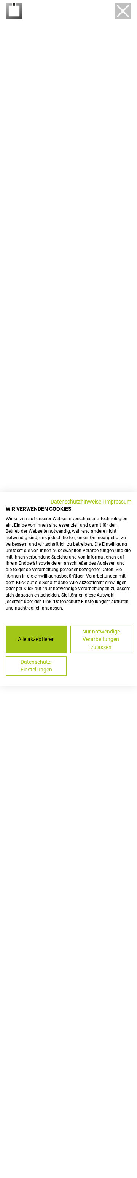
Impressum (118, 502)
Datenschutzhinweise (76, 502)
